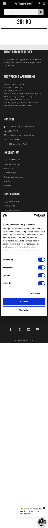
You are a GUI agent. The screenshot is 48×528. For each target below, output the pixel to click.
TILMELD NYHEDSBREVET (18, 52)
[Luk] (44, 508)
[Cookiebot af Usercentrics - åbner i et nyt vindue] (34, 215)
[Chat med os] (42, 522)
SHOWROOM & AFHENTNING (19, 76)
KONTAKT (9, 119)
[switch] (41, 267)
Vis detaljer (35, 293)
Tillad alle (24, 302)
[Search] (41, 12)
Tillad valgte (24, 310)
